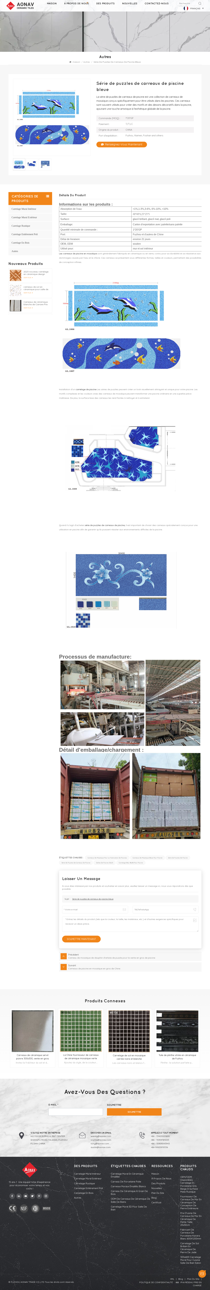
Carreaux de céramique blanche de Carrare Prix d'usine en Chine (36, 303)
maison (52, 3)
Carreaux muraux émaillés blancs (128, 1186)
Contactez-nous (157, 3)
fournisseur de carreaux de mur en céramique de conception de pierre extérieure (191, 1202)
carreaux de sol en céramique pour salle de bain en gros (36, 288)
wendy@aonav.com (101, 1136)
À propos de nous (76, 3)
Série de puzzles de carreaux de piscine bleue (92, 899)
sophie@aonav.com (101, 1139)
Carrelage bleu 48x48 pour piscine (131, 863)
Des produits (105, 3)
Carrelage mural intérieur (24, 209)
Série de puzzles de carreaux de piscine (76, 863)
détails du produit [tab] (72, 195)
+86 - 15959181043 (160, 1139)
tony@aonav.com (100, 1143)
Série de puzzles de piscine (178, 858)
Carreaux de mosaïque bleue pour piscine (147, 858)
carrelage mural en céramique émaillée (127, 1175)
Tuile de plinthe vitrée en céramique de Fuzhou (177, 1057)
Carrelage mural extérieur (24, 217)
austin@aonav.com (101, 1147)
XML (172, 1279)
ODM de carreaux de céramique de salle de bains (130, 1200)
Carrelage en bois (20, 242)
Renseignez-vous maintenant (123, 144)
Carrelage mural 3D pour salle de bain (129, 1208)
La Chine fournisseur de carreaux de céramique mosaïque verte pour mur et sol (81, 1057)
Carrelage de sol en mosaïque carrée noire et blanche (129, 1057)
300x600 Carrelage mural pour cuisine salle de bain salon (190, 1260)
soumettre (134, 1112)
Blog (154, 1197)
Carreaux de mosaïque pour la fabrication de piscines (107, 858)
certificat (156, 1202)
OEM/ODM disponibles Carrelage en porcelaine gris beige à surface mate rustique (189, 1184)
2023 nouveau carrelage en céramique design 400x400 (36, 272)
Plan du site (157, 1193)
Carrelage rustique (21, 226)
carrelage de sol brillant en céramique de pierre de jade (189, 1248)
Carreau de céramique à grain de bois (129, 1192)
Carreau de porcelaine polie (126, 1181)
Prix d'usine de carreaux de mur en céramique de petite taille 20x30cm (191, 1219)
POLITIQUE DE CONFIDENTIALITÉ (156, 1282)
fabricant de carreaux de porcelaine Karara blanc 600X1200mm (190, 1234)
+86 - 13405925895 (160, 1136)
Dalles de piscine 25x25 (104, 863)
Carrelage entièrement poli (25, 234)
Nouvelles (129, 3)
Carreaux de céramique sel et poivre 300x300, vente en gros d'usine (32, 1057)
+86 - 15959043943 (160, 1143)
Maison (155, 1173)
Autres (86, 62)
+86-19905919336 (159, 1147)
